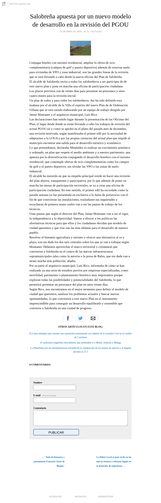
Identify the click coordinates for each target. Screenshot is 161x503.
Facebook (68, 318)
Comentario (39, 408)
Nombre (37, 382)
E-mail (45, 395)
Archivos (80, 496)
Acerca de (55, 496)
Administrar (105, 496)
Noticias (96, 31)
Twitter (80, 318)
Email (93, 318)
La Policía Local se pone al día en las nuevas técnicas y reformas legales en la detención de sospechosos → (113, 461)
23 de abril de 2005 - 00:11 (74, 31)
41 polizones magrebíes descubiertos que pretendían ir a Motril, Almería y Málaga (80, 342)
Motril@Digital (20, 4)
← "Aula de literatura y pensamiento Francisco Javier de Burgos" (49, 461)
